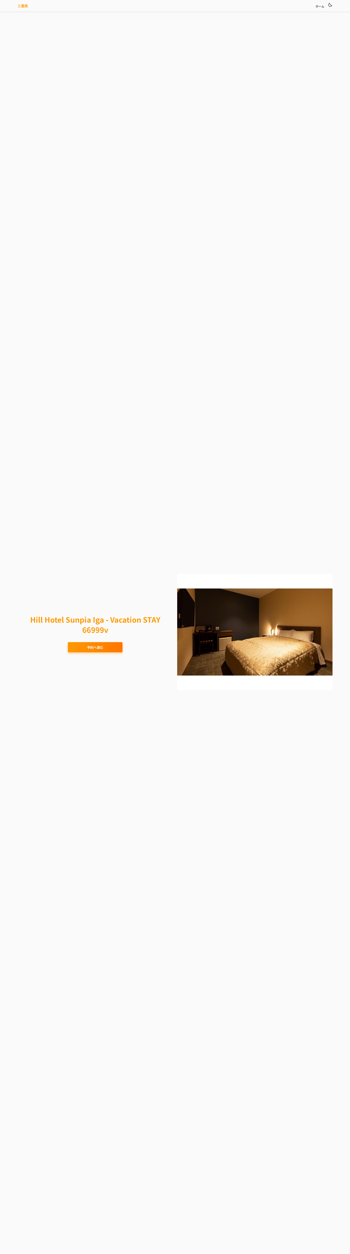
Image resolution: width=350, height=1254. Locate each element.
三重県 (23, 5)
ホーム (320, 6)
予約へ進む (95, 647)
